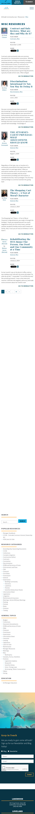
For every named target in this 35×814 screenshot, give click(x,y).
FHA (4, 569)
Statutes (6, 608)
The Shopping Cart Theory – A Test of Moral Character (20, 193)
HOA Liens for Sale (8, 539)
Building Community (11, 581)
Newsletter (13, 751)
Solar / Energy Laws (11, 667)
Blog (4, 751)
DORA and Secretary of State (12, 565)
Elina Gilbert (4, 89)
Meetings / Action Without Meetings (14, 600)
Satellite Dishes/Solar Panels (14, 590)
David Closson (4, 36)
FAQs (4, 628)
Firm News (6, 573)
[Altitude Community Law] (5, 8)
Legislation (6, 594)
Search (30, 2)
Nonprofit (8, 663)
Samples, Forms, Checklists (11, 657)
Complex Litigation (9, 555)
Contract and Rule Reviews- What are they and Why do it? (21, 31)
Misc (18, 39)
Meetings (6, 651)
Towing (5, 610)
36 (16, 292)
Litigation (6, 596)
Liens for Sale (7, 644)
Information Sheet (9, 592)
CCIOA (5, 551)
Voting (5, 673)
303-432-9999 (5, 3)
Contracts (13, 39)
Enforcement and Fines (10, 567)
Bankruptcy (8, 655)
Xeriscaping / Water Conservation (15, 669)
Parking (5, 602)
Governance (6, 580)
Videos (5, 671)
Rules (5, 606)
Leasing (5, 640)
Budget (5, 620)
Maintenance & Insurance (11, 598)
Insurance (6, 638)
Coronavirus (6, 561)
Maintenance (7, 646)
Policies (7, 588)
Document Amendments (10, 624)
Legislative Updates (11, 661)
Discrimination (14, 92)
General (12, 148)
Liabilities (8, 586)
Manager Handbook (9, 533)
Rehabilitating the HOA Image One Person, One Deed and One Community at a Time (21, 244)
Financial (6, 571)
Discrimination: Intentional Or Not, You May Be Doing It (21, 84)
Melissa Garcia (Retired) (4, 250)
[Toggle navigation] (31, 8)
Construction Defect (9, 557)
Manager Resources (9, 649)
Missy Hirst (5, 199)
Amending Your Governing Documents (14, 549)
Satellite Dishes (10, 665)
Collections (6, 553)
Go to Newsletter (25, 76)
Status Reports (17, 2)
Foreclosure (6, 575)
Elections (8, 584)
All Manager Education (10, 683)
